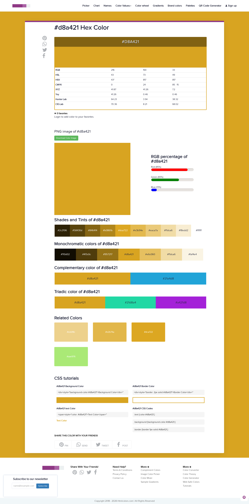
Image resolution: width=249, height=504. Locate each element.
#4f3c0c (86, 254)
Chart (97, 5)
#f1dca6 (168, 230)
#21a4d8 (168, 278)
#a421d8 (181, 302)
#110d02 (65, 254)
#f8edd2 (183, 230)
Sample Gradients (150, 481)
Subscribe (42, 486)
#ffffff (199, 230)
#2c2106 (62, 230)
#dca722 (123, 230)
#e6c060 (150, 254)
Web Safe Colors (191, 481)
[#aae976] (73, 348)
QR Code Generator (210, 5)
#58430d (77, 230)
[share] (44, 45)
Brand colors (175, 5)
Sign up (232, 5)
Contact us (118, 478)
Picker (85, 5)
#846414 (92, 230)
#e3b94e (138, 230)
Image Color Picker (150, 474)
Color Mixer (146, 478)
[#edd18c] (73, 323)
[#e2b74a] (112, 323)
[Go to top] (244, 497)
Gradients (158, 5)
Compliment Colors (150, 470)
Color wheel (142, 5)
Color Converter (191, 470)
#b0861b (108, 230)
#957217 (107, 254)
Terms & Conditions (122, 470)
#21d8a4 (130, 302)
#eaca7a (153, 230)
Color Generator (191, 478)
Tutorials (187, 485)
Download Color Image (66, 138)
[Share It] (43, 57)
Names (108, 5)
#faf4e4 (192, 254)
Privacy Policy (120, 474)
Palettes (190, 5)
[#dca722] (151, 323)
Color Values (123, 5)
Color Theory (189, 474)
